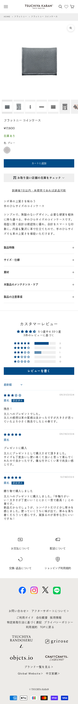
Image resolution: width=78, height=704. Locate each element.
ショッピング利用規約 (57, 568)
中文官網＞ (53, 673)
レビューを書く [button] (39, 371)
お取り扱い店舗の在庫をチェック (39, 177)
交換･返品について (20, 568)
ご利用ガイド (25, 617)
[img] (12, 395)
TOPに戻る (47, 627)
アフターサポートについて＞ (50, 611)
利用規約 (32, 627)
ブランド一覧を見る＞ (39, 667)
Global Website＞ (31, 673)
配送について (58, 548)
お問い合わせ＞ (19, 611)
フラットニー (20, 16)
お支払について (20, 548)
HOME (7, 16)
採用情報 (56, 617)
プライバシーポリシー (58, 622)
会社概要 (42, 617)
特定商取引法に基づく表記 (24, 622)
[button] (22, 343)
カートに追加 (39, 163)
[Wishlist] (66, 6)
